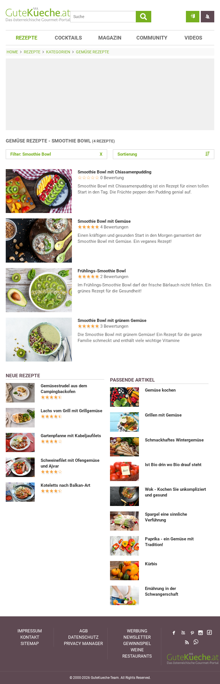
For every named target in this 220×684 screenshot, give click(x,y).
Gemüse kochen (160, 390)
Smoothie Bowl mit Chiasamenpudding (115, 172)
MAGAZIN (109, 38)
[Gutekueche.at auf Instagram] (200, 632)
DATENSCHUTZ (83, 637)
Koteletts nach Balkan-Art (65, 485)
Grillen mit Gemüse (163, 415)
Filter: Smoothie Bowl (56, 154)
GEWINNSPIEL (137, 643)
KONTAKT (29, 637)
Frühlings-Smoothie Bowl (102, 270)
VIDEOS (193, 38)
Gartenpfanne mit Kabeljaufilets (71, 435)
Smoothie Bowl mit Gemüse (104, 221)
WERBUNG (137, 631)
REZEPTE (26, 38)
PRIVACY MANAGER (83, 643)
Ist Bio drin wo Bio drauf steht (173, 464)
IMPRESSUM (29, 631)
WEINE (137, 649)
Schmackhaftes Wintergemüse (174, 440)
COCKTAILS (68, 38)
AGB (83, 631)
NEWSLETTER (137, 637)
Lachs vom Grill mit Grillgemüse (71, 410)
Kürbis (151, 563)
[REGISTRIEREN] (207, 16)
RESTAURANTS (137, 656)
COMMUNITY (151, 38)
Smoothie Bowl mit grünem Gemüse (112, 320)
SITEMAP (30, 643)
